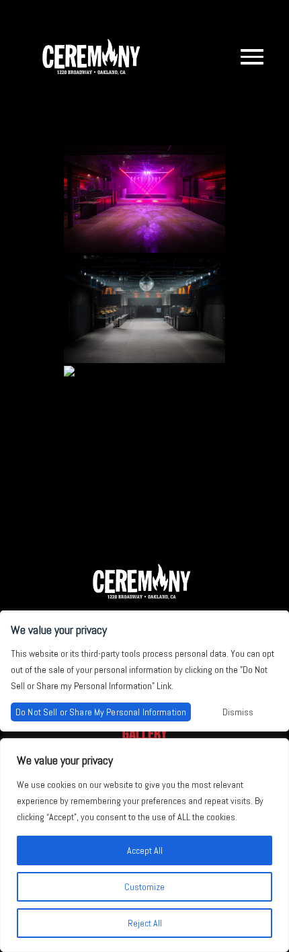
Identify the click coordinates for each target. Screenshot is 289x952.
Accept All (145, 850)
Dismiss (237, 712)
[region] (144, 845)
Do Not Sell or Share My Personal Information (100, 712)
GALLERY (144, 734)
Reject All (145, 923)
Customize (144, 887)
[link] (252, 57)
